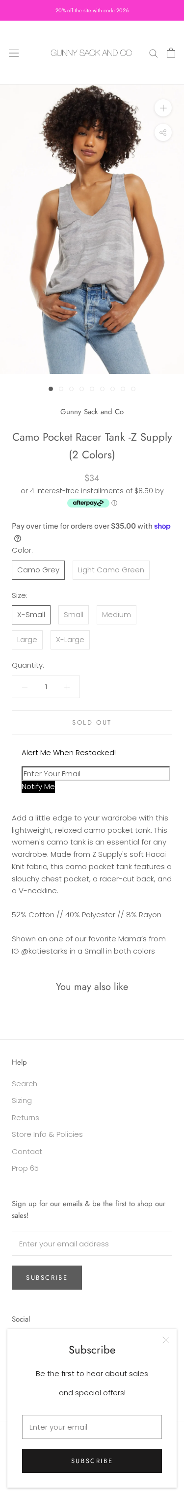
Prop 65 (25, 1168)
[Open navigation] (14, 52)
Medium (116, 614)
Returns (25, 1117)
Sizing (22, 1100)
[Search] (153, 52)
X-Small (31, 614)
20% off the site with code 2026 (92, 10)
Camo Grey (38, 569)
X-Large (70, 639)
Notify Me (38, 786)
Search (24, 1083)
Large (27, 639)
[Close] (165, 1340)
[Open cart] (171, 52)
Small (73, 614)
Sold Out (92, 722)
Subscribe (92, 1461)
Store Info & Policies (47, 1134)
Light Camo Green (111, 569)
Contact (27, 1151)
